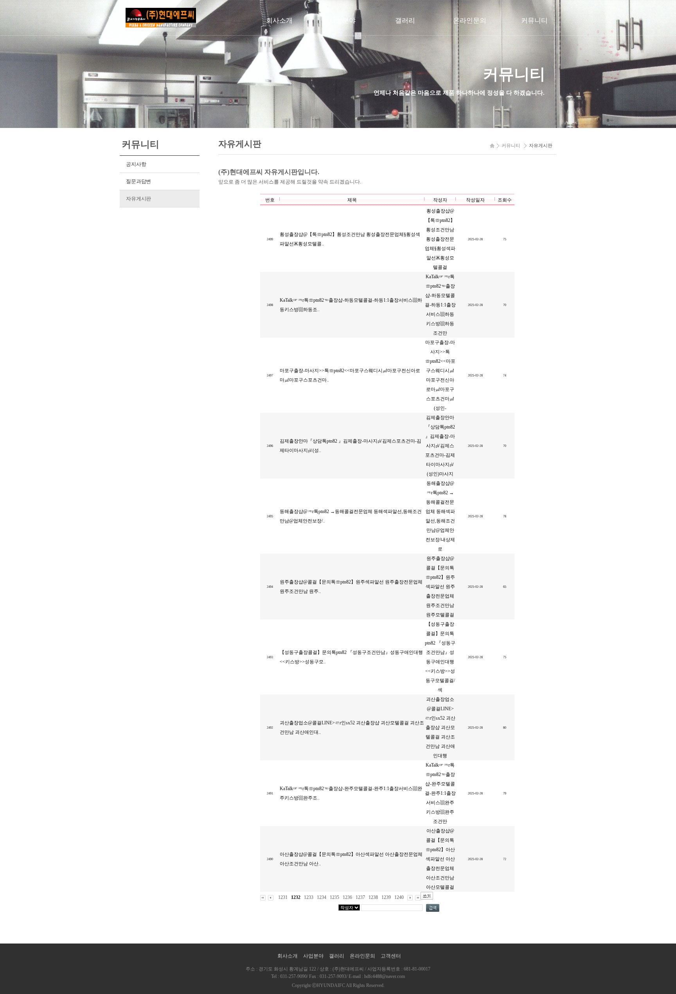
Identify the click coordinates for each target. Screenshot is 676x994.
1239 (386, 897)
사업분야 (342, 20)
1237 (360, 897)
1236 (347, 897)
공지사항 (136, 164)
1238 (373, 897)
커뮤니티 (534, 20)
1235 (334, 897)
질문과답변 (138, 181)
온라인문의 (469, 20)
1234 (321, 897)
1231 (283, 897)
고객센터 (391, 956)
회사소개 (279, 20)
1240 (399, 897)
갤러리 (405, 20)
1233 (308, 897)
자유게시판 (138, 199)
